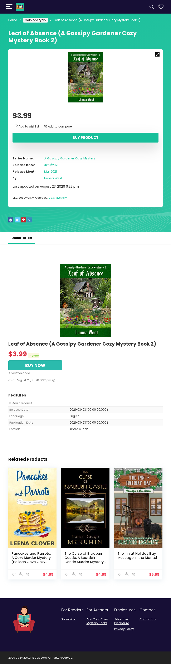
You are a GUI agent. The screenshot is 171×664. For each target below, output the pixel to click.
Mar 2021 (50, 171)
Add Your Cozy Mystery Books (97, 621)
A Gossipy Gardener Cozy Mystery (69, 158)
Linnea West (53, 178)
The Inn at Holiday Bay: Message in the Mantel (137, 555)
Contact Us (148, 619)
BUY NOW (35, 365)
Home (12, 20)
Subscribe (68, 619)
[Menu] (9, 6)
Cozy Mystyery (35, 20)
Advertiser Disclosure (121, 621)
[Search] (152, 6)
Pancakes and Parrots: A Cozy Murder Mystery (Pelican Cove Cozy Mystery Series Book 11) (31, 559)
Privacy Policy (124, 629)
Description (21, 237)
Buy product (85, 137)
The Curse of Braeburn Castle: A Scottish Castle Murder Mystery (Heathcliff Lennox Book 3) (84, 562)
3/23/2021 (51, 165)
